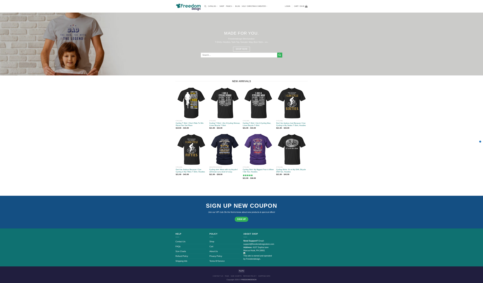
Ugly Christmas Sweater (254, 6)
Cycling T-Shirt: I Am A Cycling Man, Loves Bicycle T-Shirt (257, 124)
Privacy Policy (215, 256)
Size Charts (180, 251)
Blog (237, 6)
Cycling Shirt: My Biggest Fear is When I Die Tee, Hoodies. (258, 170)
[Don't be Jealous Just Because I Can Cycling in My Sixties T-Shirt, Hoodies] (291, 103)
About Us (213, 251)
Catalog (212, 6)
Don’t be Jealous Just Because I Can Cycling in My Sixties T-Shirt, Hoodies (291, 124)
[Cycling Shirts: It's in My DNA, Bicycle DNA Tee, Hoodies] (291, 149)
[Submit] (279, 55)
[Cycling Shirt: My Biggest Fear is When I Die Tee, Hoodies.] (258, 149)
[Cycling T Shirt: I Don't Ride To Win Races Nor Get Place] (191, 103)
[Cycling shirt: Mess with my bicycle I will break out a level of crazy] (224, 149)
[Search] (205, 6)
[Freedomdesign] (188, 6)
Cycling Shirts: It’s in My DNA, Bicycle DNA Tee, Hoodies (291, 170)
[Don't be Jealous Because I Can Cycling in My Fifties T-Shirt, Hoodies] (191, 149)
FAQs (177, 246)
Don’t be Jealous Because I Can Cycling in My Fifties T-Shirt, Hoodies (190, 170)
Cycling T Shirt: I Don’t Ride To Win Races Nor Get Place (190, 124)
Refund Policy (181, 256)
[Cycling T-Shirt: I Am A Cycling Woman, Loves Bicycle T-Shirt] (224, 103)
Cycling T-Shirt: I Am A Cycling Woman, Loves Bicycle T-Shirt (224, 124)
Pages (229, 6)
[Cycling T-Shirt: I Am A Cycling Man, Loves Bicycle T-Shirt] (258, 103)
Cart (211, 246)
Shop (221, 6)
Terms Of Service (217, 261)
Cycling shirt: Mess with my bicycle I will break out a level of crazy (223, 170)
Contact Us (180, 242)
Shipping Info (181, 261)
